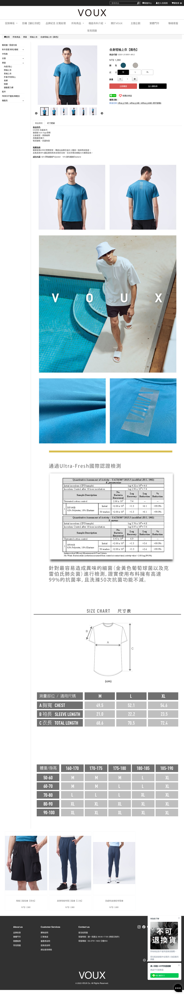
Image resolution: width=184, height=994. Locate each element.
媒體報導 (17, 941)
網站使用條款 (46, 949)
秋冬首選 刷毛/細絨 (10, 49)
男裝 (25, 36)
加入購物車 (153, 86)
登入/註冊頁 (163, 3)
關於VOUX (116, 23)
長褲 (6, 80)
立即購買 (123, 86)
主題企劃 (135, 23)
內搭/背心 (8, 66)
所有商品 (16, 36)
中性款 (5, 53)
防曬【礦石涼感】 (32, 23)
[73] (135, 65)
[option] (69, 75)
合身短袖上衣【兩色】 (49, 36)
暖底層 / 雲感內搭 (9, 45)
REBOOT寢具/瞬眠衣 (11, 96)
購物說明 (44, 932)
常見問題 (92, 30)
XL (147, 72)
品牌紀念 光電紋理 (56, 23)
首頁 (8, 36)
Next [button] (102, 113)
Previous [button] (36, 113)
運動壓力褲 (8, 87)
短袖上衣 (33, 36)
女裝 (4, 58)
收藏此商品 (127, 95)
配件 (4, 91)
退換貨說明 (45, 945)
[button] (9, 23)
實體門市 (154, 23)
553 (105, 940)
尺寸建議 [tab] (51, 123)
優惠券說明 (45, 941)
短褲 (6, 84)
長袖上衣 (7, 73)
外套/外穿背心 (10, 77)
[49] (123, 65)
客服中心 (148, 3)
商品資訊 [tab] (39, 123)
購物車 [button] (177, 3)
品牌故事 (17, 932)
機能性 (5, 100)
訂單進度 (44, 936)
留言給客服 (83, 932)
